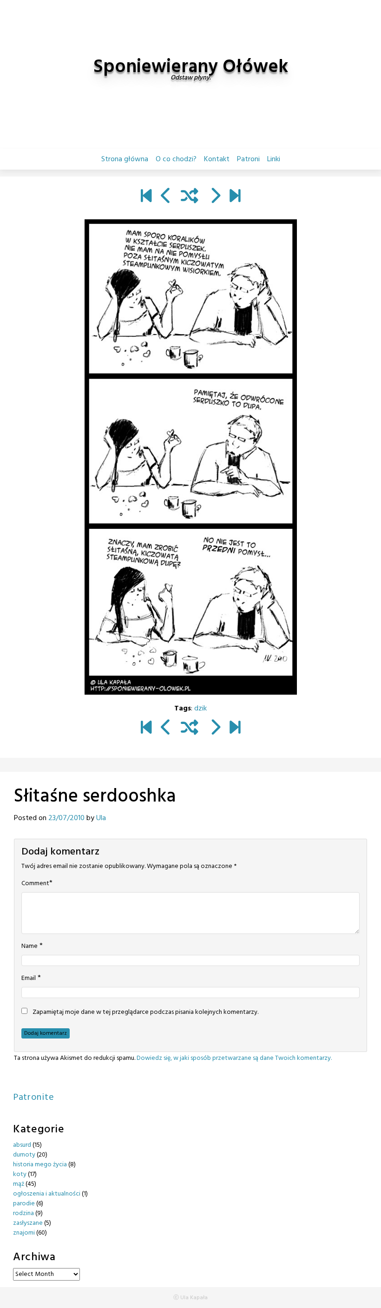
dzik (200, 709)
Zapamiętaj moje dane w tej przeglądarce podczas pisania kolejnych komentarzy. (145, 1012)
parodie (24, 1203)
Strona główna (124, 159)
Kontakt (217, 159)
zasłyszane (28, 1223)
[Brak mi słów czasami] (166, 197)
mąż (18, 1184)
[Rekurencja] (215, 197)
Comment (35, 883)
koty (19, 1174)
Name (29, 946)
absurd (22, 1145)
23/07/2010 (66, 818)
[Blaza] (146, 197)
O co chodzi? (176, 159)
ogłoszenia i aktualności (46, 1194)
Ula (101, 818)
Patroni (248, 159)
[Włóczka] (235, 197)
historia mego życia (40, 1164)
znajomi (24, 1233)
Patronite (33, 1097)
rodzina (23, 1213)
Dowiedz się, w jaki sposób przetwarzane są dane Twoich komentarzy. (234, 1058)
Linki (273, 159)
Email (28, 978)
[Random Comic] (189, 197)
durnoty (24, 1155)
